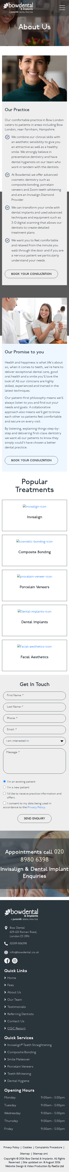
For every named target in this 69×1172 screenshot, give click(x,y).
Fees (10, 985)
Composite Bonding (21, 1052)
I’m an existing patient (21, 782)
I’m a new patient (18, 787)
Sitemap (25, 1154)
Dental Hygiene (18, 1081)
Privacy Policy (36, 807)
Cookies (27, 1147)
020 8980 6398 (42, 855)
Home (11, 978)
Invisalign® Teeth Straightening (29, 1045)
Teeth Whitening (19, 1073)
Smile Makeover (18, 1059)
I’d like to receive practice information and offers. (34, 796)
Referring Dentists (20, 1014)
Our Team (14, 999)
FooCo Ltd (58, 1166)
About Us (14, 992)
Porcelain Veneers (20, 1066)
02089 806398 (18, 943)
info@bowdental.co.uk (24, 952)
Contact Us (15, 1021)
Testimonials (16, 1007)
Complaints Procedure (48, 1147)
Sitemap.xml (40, 1154)
